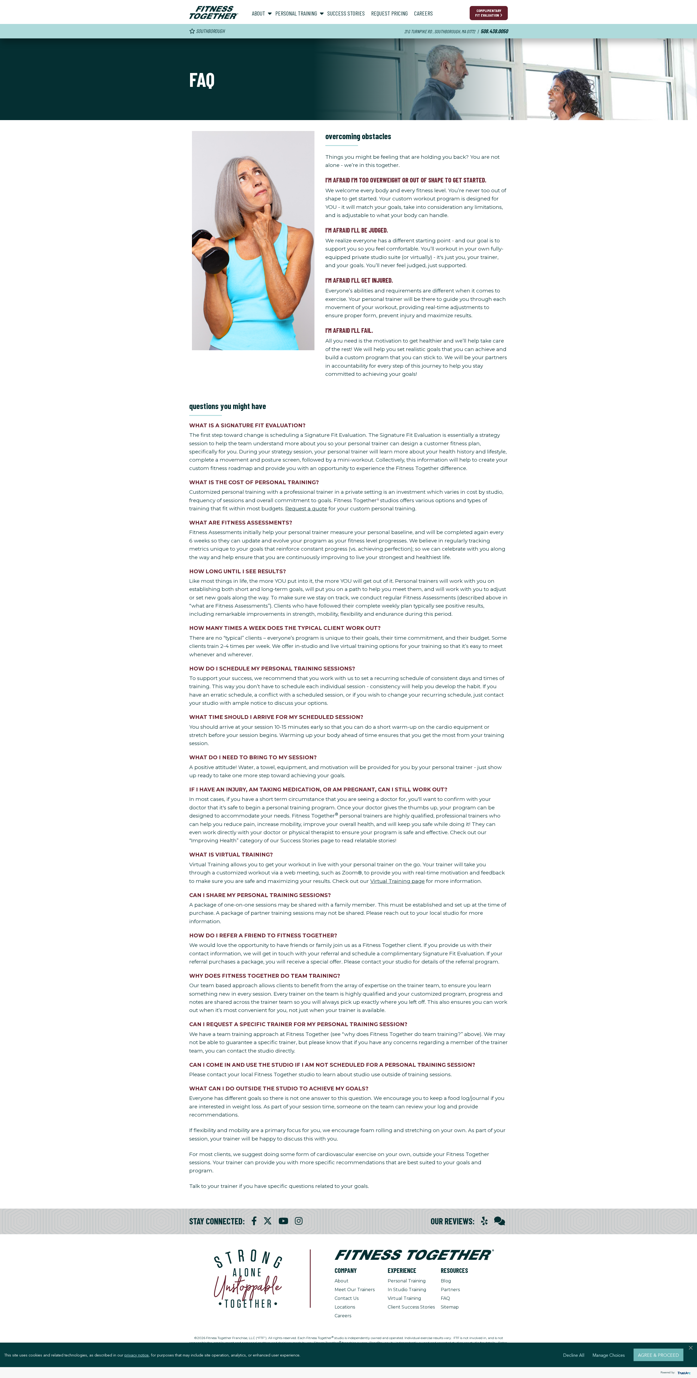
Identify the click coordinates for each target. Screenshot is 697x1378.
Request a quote (306, 508)
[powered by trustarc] (683, 1373)
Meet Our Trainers (355, 1289)
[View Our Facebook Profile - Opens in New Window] (254, 1221)
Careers (343, 1315)
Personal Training (407, 1281)
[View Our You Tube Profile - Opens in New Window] (283, 1221)
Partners (450, 1289)
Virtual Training (404, 1298)
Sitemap (450, 1307)
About (341, 1281)
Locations (345, 1307)
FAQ (445, 1298)
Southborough (210, 31)
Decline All (573, 1355)
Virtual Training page (397, 881)
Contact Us (347, 1298)
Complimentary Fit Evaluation (488, 12)
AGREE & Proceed (658, 1355)
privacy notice (136, 1355)
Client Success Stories (411, 1307)
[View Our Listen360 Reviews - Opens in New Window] (499, 1221)
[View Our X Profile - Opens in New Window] (268, 1221)
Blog (446, 1281)
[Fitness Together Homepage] (213, 12)
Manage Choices (608, 1355)
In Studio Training (407, 1289)
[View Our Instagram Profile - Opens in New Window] (298, 1221)
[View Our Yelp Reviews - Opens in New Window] (484, 1221)
